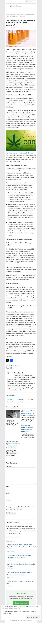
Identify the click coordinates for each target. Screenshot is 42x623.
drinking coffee (26, 253)
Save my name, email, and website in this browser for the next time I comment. (20, 508)
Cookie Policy (7, 613)
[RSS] (35, 10)
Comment (9, 466)
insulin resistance (19, 187)
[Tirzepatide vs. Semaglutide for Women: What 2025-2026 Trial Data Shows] (13, 414)
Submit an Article (21, 603)
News (13, 366)
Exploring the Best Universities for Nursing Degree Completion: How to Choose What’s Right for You (21, 547)
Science (12, 14)
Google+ (30, 399)
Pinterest (21, 402)
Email (29, 402)
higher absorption (14, 153)
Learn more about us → (14, 537)
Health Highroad (18, 620)
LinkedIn (10, 402)
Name (8, 486)
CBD (10, 368)
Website (8, 500)
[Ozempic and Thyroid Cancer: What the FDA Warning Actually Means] (28, 413)
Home (7, 14)
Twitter (9, 399)
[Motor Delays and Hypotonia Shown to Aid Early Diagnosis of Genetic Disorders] (13, 445)
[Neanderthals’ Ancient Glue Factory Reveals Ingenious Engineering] (28, 428)
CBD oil (25, 318)
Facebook (21, 399)
